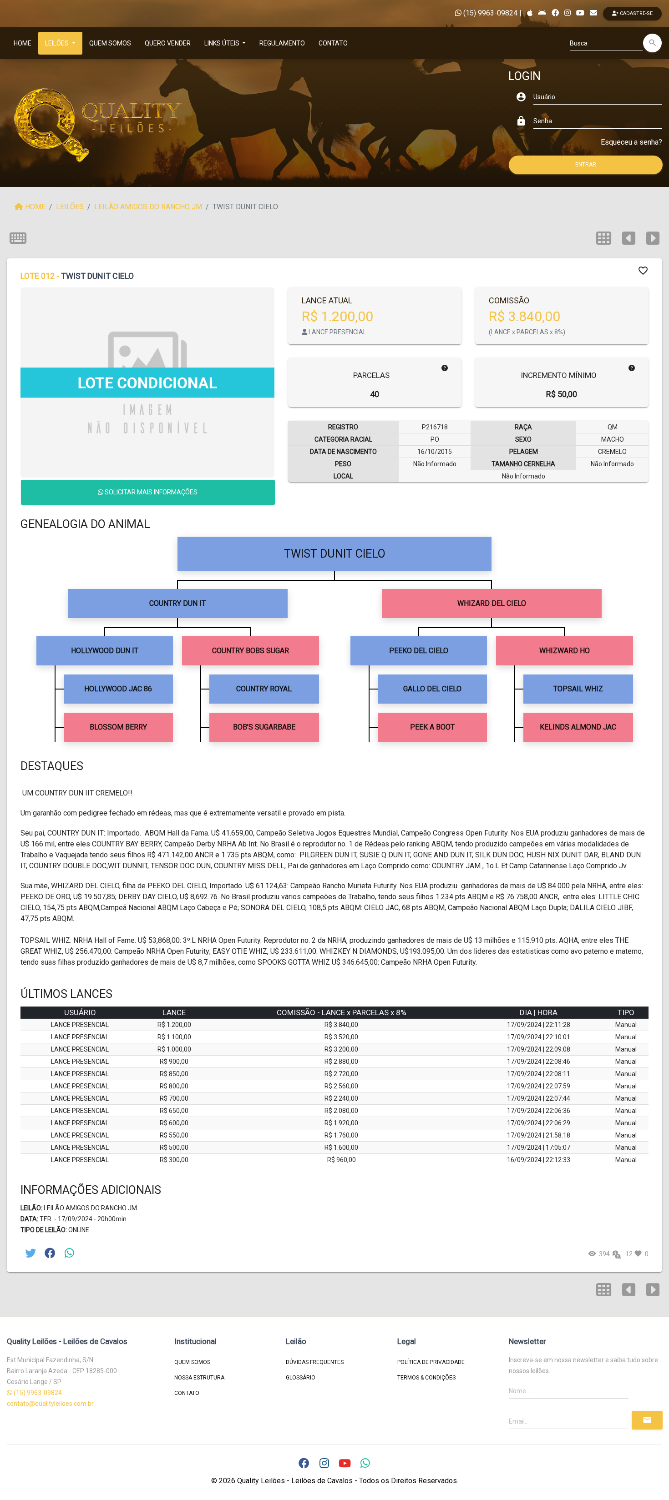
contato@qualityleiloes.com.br (50, 1403)
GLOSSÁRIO (300, 1377)
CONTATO (333, 43)
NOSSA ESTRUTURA (199, 1377)
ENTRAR (585, 164)
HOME (22, 43)
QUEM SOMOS (110, 43)
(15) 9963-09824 (489, 13)
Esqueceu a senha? (631, 142)
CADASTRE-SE (635, 13)
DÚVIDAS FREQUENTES (315, 1362)
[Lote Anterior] (629, 1290)
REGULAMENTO (282, 43)
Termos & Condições (426, 1377)
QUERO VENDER (168, 43)
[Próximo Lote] (653, 1290)
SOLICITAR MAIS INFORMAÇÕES (150, 492)
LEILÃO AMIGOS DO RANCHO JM (148, 206)
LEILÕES (57, 43)
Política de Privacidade (431, 1362)
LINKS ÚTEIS (222, 43)
